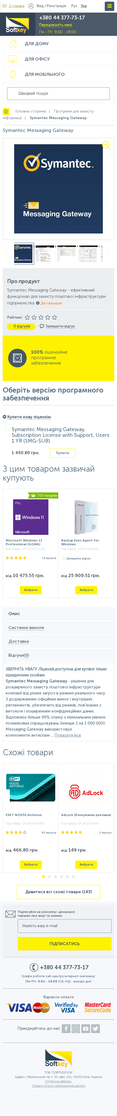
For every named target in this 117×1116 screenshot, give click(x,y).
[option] (58, 189)
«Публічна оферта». (58, 1081)
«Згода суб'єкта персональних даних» (58, 1086)
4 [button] (61, 877)
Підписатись (65, 944)
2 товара (16, 6)
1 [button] (43, 877)
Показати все (67, 735)
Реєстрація (56, 6)
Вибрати (31, 590)
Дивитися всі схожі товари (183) (58, 892)
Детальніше (50, 303)
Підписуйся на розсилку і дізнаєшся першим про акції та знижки (46, 914)
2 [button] (49, 877)
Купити (62, 453)
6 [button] (73, 877)
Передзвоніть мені (55, 25)
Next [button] (109, 254)
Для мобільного (45, 75)
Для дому (37, 44)
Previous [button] (7, 254)
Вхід (40, 6)
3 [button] (55, 877)
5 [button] (67, 877)
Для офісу (37, 59)
